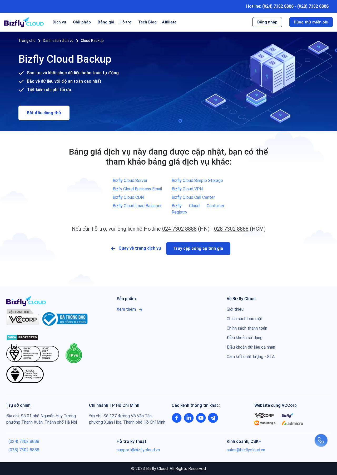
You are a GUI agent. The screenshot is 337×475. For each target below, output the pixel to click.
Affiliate (169, 22)
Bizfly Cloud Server (130, 180)
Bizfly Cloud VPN (187, 188)
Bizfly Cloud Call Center (193, 197)
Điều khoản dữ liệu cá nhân (251, 347)
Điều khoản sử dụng (244, 337)
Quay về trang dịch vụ (139, 248)
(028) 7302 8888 (313, 6)
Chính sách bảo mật (245, 318)
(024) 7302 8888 (278, 6)
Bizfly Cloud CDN (128, 197)
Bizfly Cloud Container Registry (198, 209)
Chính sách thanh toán (247, 328)
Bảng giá (106, 22)
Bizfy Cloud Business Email (137, 188)
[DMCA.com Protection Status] (22, 336)
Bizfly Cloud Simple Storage (197, 180)
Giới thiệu (235, 309)
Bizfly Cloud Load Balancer (137, 205)
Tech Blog (147, 22)
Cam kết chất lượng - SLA (251, 356)
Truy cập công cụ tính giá (198, 248)
